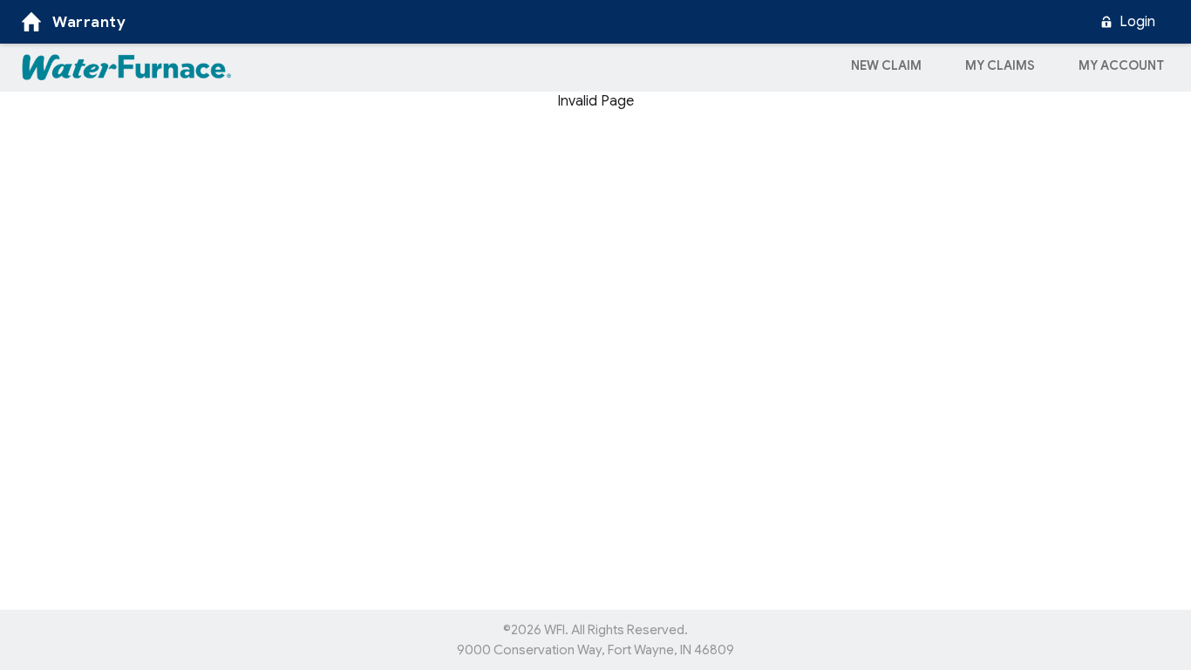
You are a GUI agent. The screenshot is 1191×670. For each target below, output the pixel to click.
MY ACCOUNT (1121, 65)
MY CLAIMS (1000, 65)
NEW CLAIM (886, 65)
